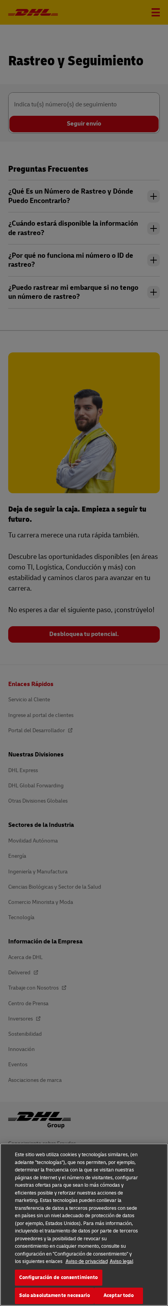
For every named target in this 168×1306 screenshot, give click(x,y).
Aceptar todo (119, 1295)
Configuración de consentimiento (58, 1277)
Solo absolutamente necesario (54, 1295)
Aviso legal (121, 1261)
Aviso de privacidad (87, 1261)
